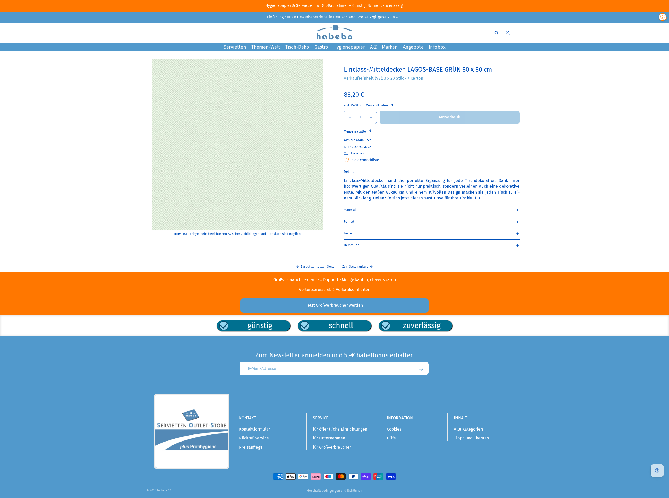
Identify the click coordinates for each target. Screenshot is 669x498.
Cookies (394, 429)
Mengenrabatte (355, 131)
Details (349, 172)
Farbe (348, 233)
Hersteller (351, 245)
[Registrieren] (421, 369)
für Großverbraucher (332, 447)
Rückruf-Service (254, 438)
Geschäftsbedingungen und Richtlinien (334, 491)
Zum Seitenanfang (355, 266)
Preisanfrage (251, 447)
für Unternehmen (329, 438)
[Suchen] (496, 33)
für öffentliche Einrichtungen (340, 429)
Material (350, 210)
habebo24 (164, 490)
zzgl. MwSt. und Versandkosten (366, 105)
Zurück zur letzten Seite (317, 266)
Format (349, 222)
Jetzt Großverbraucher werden (334, 305)
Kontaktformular (254, 429)
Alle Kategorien (468, 429)
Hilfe (391, 438)
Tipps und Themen (471, 438)
